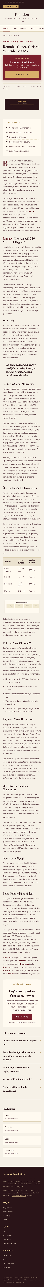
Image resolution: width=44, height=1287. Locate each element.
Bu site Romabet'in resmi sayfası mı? (20, 1042)
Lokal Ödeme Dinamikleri (19, 151)
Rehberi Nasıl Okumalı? (18, 137)
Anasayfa (6, 28)
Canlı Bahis (11, 1152)
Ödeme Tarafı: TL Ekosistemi (20, 132)
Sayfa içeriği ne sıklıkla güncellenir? (15, 1089)
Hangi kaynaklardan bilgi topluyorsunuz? (16, 1069)
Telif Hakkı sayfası (19, 1195)
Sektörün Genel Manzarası (20, 128)
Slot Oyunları (7, 1235)
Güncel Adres (10, 6)
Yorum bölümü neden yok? (17, 1079)
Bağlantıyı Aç (22, 1016)
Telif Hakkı (6, 1267)
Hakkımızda (7, 1255)
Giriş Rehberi (7, 1207)
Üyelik (5, 1219)
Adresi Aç (22, 74)
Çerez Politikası (8, 1263)
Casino (32, 28)
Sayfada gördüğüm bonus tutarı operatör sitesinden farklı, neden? (20, 1056)
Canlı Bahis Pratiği (9, 1243)
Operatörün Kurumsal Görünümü (22, 146)
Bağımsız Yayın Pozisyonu (19, 142)
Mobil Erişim (7, 1215)
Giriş (14, 28)
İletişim (5, 1259)
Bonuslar (23, 28)
